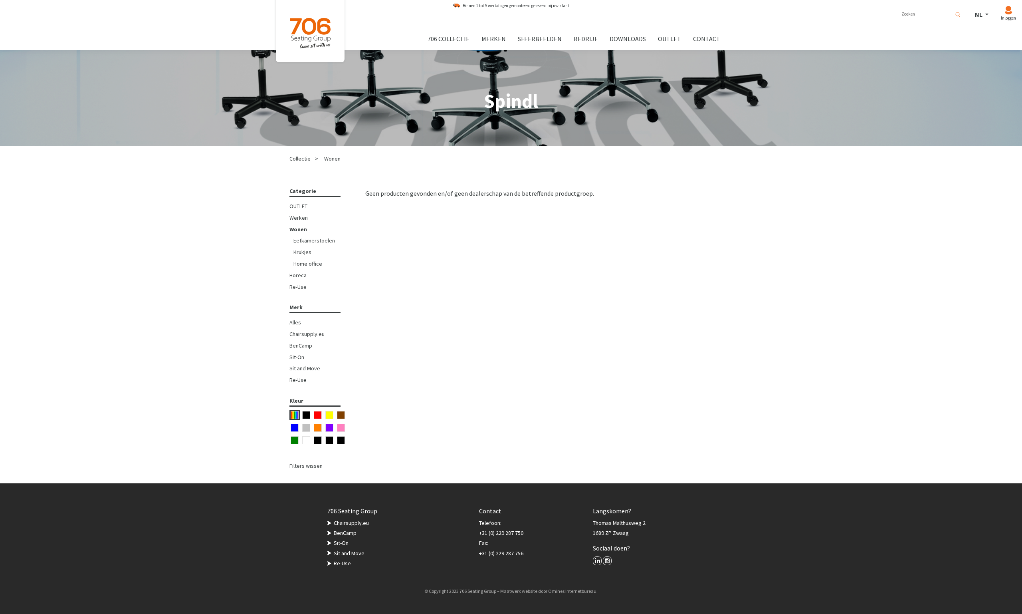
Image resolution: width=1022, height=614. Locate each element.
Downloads (628, 39)
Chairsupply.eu (307, 334)
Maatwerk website (518, 591)
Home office (307, 263)
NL (979, 14)
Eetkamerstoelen (314, 240)
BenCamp (300, 345)
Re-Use (298, 286)
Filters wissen (306, 465)
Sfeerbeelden (540, 39)
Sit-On (296, 357)
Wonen (332, 158)
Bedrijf (586, 39)
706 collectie (448, 39)
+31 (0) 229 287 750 (501, 533)
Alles (295, 322)
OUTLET (298, 206)
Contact (706, 39)
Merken (493, 39)
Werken (298, 217)
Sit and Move (304, 368)
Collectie (300, 158)
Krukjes (302, 252)
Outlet (669, 39)
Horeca (298, 275)
